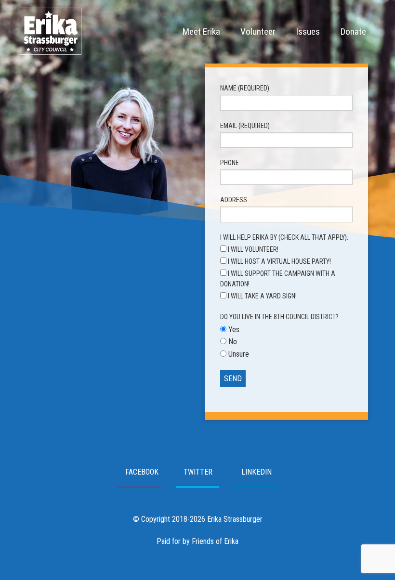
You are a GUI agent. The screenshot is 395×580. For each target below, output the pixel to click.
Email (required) (245, 125)
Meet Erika (201, 31)
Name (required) (244, 88)
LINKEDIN (256, 472)
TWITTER (198, 472)
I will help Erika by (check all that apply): (284, 237)
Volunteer (258, 31)
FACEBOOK (141, 472)
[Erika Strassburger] (50, 51)
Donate (353, 31)
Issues (308, 31)
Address (233, 200)
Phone (229, 163)
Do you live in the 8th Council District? (279, 317)
